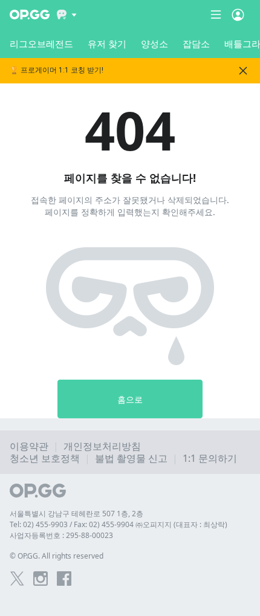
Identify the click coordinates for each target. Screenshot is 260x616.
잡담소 (196, 43)
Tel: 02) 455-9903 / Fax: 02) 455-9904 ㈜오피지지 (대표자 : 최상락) (118, 524)
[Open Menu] (238, 14)
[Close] (243, 70)
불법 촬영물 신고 (131, 458)
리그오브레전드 (41, 43)
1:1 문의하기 (210, 458)
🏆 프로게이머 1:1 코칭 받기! (56, 70)
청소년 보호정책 (45, 458)
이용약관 (29, 446)
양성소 (154, 43)
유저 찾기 (107, 43)
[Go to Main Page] (30, 14)
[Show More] (66, 14)
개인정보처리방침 (102, 446)
